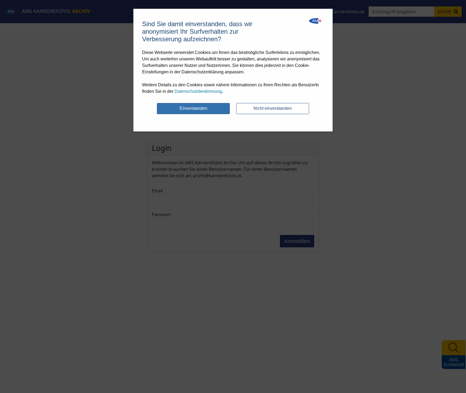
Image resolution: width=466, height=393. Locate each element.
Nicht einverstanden (272, 108)
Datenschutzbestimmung (198, 91)
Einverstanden (193, 108)
